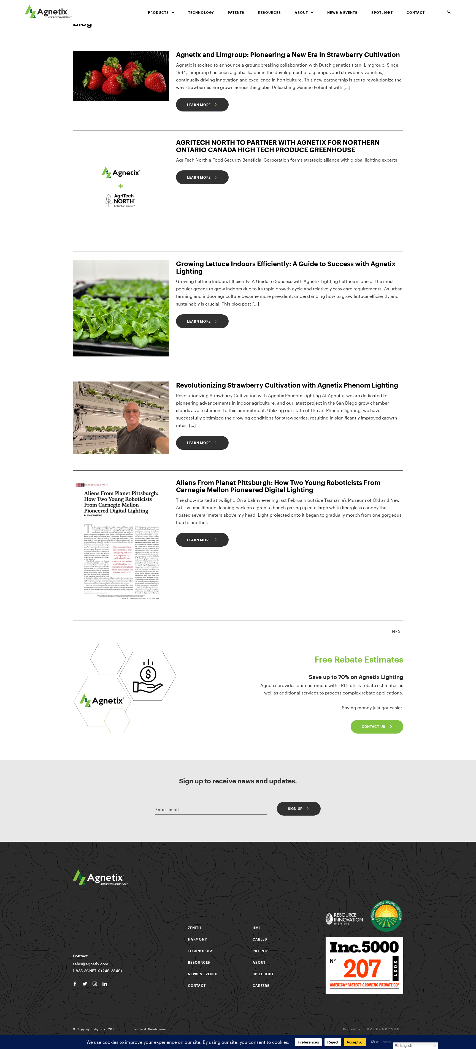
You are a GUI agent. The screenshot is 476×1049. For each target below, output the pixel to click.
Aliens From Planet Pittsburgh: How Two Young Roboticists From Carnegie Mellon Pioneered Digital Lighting (278, 486)
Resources (269, 12)
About (259, 962)
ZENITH (194, 927)
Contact (416, 12)
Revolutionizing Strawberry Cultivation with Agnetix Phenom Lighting (287, 385)
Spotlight (382, 12)
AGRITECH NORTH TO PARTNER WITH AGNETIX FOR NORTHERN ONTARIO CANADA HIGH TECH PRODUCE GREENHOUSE (278, 145)
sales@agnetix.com (90, 963)
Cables (260, 939)
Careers (261, 985)
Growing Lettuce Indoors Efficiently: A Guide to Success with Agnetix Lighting (286, 267)
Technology (201, 12)
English (405, 1045)
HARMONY (197, 939)
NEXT (397, 631)
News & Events (342, 12)
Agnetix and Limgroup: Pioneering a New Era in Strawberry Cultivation (288, 54)
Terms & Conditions (149, 1029)
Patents (236, 12)
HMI (256, 927)
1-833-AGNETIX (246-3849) (97, 970)
